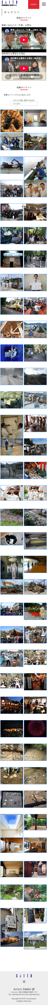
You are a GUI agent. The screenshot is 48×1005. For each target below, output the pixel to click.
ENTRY (34, 4)
